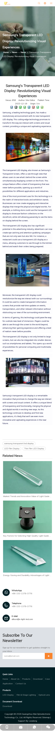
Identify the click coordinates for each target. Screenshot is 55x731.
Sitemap (46, 717)
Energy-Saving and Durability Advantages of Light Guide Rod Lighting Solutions (27, 575)
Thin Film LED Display (34, 448)
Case (47, 679)
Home (5, 679)
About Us (15, 679)
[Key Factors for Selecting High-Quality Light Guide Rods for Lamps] (27, 517)
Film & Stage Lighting (26, 695)
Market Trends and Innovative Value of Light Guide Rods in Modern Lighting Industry (27, 496)
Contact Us (20, 683)
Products (26, 679)
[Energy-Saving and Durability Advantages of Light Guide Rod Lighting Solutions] (27, 556)
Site (38, 103)
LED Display (8, 695)
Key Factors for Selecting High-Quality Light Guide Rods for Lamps (27, 535)
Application (8, 683)
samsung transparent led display (19, 443)
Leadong (33, 721)
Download (37, 679)
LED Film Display (12, 448)
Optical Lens (44, 695)
